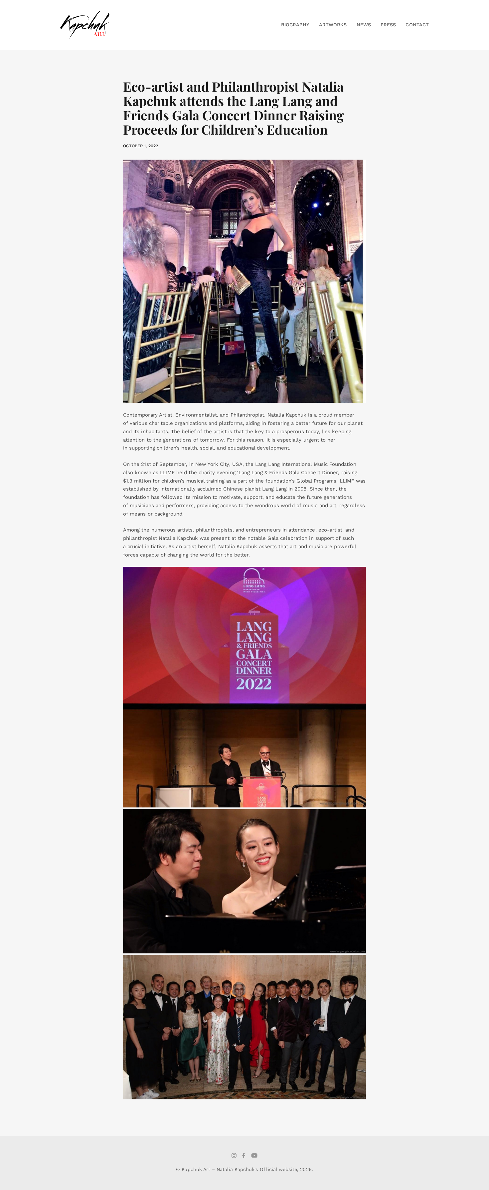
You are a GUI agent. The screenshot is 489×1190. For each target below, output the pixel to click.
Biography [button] (295, 24)
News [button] (364, 24)
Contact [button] (417, 24)
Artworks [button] (333, 24)
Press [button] (388, 24)
